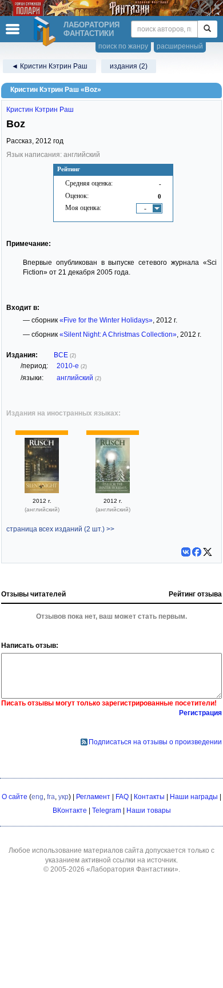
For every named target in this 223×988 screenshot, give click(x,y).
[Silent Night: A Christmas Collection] (41, 491)
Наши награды (194, 797)
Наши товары (148, 810)
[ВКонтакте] (185, 551)
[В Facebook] (196, 551)
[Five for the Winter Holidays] (112, 491)
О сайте (14, 797)
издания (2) (129, 66)
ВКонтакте (70, 810)
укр (63, 797)
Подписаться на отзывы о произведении (155, 742)
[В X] (207, 551)
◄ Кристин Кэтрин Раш (49, 66)
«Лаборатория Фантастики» (132, 869)
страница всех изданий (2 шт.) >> (60, 529)
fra (51, 797)
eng (37, 797)
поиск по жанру (123, 46)
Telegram (106, 810)
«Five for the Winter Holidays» (106, 320)
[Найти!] (207, 29)
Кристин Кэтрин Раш (40, 110)
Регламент (93, 797)
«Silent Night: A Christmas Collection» (118, 334)
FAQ (122, 797)
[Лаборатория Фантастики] (46, 31)
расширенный (180, 46)
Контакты (149, 797)
